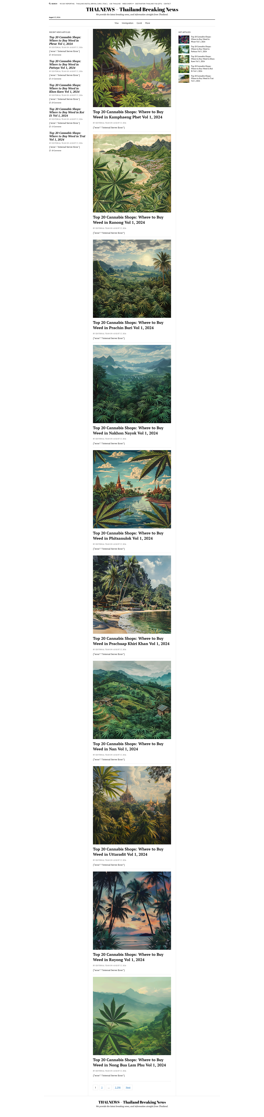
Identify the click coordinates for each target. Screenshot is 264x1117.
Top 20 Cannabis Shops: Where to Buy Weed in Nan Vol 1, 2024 (128, 746)
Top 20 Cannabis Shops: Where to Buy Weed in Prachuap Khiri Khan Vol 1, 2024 (131, 641)
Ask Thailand (115, 4)
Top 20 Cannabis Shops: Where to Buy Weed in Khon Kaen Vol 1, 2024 (65, 88)
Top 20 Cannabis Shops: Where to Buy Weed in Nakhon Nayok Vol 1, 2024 (128, 430)
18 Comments (56, 150)
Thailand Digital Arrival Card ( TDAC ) (92, 4)
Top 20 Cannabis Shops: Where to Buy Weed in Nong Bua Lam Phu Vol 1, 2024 (129, 1062)
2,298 (118, 1087)
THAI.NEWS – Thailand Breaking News (132, 9)
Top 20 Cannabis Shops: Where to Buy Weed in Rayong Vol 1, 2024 (128, 957)
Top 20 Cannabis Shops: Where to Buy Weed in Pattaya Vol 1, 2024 (65, 64)
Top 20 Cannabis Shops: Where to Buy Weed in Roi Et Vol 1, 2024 (66, 112)
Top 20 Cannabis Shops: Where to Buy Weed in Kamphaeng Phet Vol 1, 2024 (128, 114)
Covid (139, 23)
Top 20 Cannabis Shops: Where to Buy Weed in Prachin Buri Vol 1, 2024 (128, 325)
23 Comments (56, 103)
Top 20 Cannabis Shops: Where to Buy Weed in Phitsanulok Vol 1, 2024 (128, 535)
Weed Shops (127, 4)
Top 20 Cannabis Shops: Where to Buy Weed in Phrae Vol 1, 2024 (65, 40)
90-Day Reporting (67, 4)
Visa (117, 23)
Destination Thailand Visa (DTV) (148, 4)
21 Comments (56, 79)
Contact (167, 4)
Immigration (127, 23)
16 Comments (56, 55)
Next (128, 1087)
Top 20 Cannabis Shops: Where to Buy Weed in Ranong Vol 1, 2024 (128, 220)
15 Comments (56, 127)
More (147, 23)
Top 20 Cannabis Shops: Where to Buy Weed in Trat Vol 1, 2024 (67, 136)
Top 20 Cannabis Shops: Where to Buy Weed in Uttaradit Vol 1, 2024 (128, 851)
